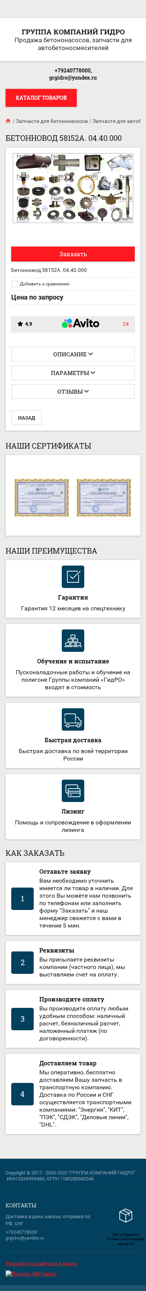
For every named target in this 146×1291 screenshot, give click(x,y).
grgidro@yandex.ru (73, 77)
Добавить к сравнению (44, 284)
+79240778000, (73, 70)
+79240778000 (21, 1232)
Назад (26, 417)
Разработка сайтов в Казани (41, 1263)
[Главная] (9, 121)
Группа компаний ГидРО (73, 31)
